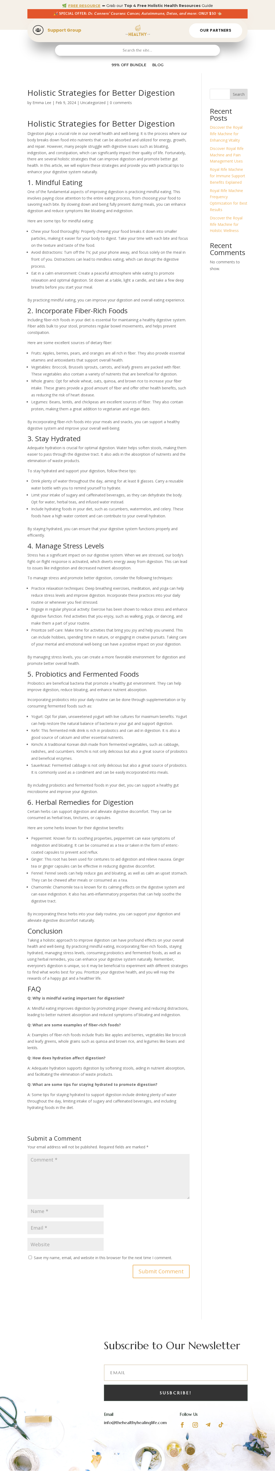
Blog (158, 64)
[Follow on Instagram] (195, 1425)
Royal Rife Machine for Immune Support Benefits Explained (227, 176)
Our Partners (215, 30)
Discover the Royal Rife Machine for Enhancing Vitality (226, 134)
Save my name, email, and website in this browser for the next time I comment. (103, 1257)
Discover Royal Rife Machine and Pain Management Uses (227, 155)
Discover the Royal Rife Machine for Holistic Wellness (226, 224)
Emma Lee (41, 102)
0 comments (121, 102)
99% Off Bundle (128, 64)
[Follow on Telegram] (208, 1425)
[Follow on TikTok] (221, 1425)
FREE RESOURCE (84, 5)
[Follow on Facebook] (182, 1425)
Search (239, 94)
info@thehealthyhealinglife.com (135, 1422)
